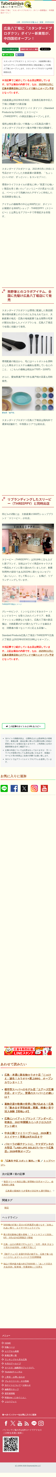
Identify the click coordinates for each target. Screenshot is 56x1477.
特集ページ (10, 1347)
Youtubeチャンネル (13, 1372)
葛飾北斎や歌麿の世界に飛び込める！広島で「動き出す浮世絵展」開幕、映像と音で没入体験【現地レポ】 (29, 1108)
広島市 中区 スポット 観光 (29, 49)
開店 (6, 1208)
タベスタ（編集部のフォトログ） (20, 1368)
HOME (8, 1343)
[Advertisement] (28, 251)
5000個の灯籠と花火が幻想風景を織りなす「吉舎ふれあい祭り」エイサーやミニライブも (28, 1226)
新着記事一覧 (11, 1355)
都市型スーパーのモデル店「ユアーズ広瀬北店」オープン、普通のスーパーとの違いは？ (29, 1093)
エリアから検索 (12, 1351)
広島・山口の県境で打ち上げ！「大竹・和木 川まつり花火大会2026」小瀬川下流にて (28, 1246)
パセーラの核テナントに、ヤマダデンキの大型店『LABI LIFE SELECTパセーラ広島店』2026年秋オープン (29, 1148)
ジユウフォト (11, 1401)
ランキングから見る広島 (16, 1359)
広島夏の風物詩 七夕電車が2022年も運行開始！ (28, 1191)
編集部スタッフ (12, 1389)
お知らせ (27, 1385)
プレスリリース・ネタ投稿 (17, 1381)
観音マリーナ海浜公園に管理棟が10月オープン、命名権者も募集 (27, 1183)
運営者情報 (10, 1393)
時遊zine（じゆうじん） (16, 1397)
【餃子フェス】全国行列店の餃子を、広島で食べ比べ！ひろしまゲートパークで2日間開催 (28, 1255)
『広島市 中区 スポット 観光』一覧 (22, 1161)
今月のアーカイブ (13, 1363)
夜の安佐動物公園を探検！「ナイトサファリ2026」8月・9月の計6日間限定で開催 (28, 1236)
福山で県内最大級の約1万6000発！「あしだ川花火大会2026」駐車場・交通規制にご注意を (27, 1265)
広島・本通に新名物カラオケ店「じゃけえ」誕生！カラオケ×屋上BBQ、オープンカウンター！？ (28, 1078)
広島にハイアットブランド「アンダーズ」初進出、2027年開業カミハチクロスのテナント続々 (29, 1122)
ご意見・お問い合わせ (15, 1377)
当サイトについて (13, 1385)
